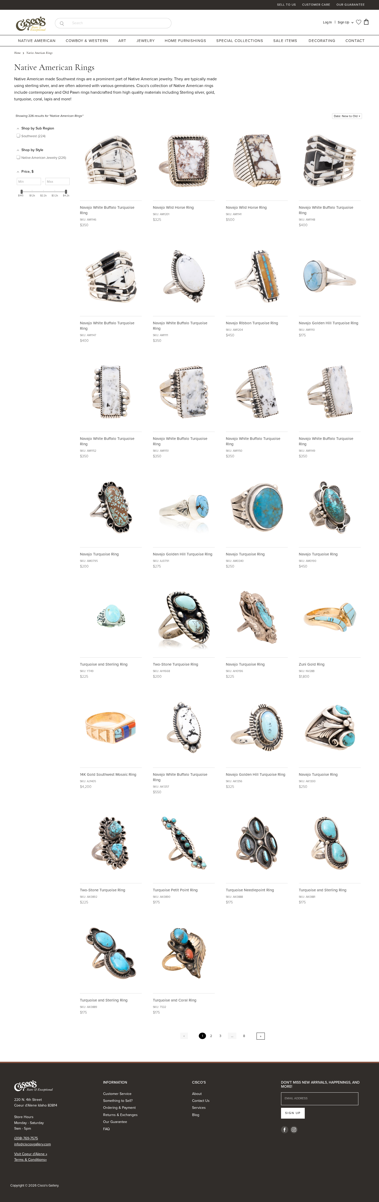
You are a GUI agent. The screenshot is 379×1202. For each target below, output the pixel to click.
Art (123, 40)
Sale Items (285, 40)
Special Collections (240, 40)
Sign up (293, 1113)
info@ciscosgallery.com (32, 1144)
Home (17, 53)
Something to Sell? (118, 1100)
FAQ (106, 1129)
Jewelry (146, 40)
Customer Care (316, 5)
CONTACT (355, 40)
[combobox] (120, 23)
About (197, 1093)
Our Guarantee (350, 5)
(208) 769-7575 (26, 1138)
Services (199, 1107)
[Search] (62, 23)
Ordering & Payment (119, 1107)
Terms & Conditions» (30, 1159)
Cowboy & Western (88, 40)
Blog (195, 1115)
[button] (347, 116)
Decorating (323, 40)
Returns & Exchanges (120, 1115)
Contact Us (201, 1100)
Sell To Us (286, 5)
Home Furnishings (186, 40)
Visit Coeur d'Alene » (30, 1154)
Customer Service (117, 1093)
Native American (37, 40)
